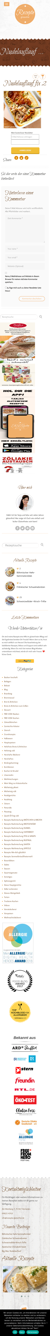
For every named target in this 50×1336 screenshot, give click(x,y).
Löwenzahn (8, 775)
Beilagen (7, 681)
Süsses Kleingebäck (12, 893)
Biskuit (7, 685)
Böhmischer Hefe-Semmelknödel (16, 1234)
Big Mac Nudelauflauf (11, 1251)
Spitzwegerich (10, 881)
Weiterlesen (33, 1332)
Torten (6, 897)
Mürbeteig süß (10, 791)
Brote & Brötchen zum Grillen (16, 706)
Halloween (8, 738)
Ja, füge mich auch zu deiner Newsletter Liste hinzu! (23, 289)
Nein (22, 1332)
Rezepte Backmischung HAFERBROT (19, 832)
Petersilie (8, 807)
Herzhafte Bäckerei (12, 754)
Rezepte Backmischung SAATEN (17, 844)
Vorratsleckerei (10, 909)
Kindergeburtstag (11, 763)
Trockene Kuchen (11, 901)
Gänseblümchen (10, 722)
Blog (6, 689)
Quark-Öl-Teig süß (11, 816)
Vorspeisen (8, 913)
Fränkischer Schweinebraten (14, 1238)
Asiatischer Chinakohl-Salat (14, 1246)
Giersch (7, 730)
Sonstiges (8, 877)
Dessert (7, 710)
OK (15, 1332)
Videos (7, 905)
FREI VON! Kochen (11, 718)
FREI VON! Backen (11, 714)
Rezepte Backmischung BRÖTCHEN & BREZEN (23, 820)
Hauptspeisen (9, 742)
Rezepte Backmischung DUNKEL (17, 828)
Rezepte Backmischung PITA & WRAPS (20, 836)
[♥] (24, 1309)
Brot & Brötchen (11, 702)
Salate (6, 864)
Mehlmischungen (11, 779)
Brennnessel (9, 697)
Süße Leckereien (11, 889)
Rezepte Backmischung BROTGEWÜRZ (20, 824)
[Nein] (47, 1323)
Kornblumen (9, 767)
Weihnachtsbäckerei (12, 917)
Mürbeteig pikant (11, 787)
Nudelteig (8, 799)
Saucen (7, 868)
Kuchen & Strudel (11, 771)
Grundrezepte (10, 734)
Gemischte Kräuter (11, 726)
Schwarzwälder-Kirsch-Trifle (14, 1242)
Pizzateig (7, 811)
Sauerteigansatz (10, 872)
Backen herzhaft (11, 677)
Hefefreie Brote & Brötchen (15, 746)
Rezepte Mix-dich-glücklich (15, 852)
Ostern (7, 803)
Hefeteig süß (9, 750)
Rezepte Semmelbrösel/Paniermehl (18, 856)
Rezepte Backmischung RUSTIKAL (18, 840)
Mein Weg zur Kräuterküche (15, 783)
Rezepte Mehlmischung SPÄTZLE (17, 848)
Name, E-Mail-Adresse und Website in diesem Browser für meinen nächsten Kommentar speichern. (22, 279)
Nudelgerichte (10, 795)
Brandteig (8, 693)
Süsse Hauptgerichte (12, 885)
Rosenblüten (9, 860)
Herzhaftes (8, 759)
